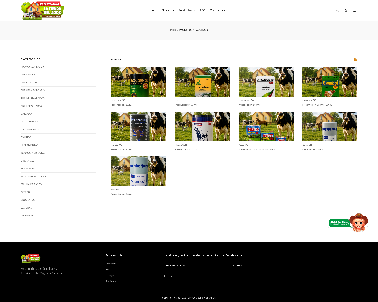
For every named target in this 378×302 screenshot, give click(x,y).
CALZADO (26, 113)
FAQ (202, 10)
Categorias (111, 275)
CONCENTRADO (30, 121)
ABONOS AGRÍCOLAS (33, 67)
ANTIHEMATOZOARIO (33, 90)
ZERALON (307, 144)
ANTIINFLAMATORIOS (33, 98)
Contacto (111, 281)
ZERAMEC (116, 189)
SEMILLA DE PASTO (31, 184)
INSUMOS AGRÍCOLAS (33, 153)
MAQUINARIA (28, 168)
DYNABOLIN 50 (246, 100)
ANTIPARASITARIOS (32, 106)
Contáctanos (219, 10)
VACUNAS (26, 207)
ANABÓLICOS (28, 74)
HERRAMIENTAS (29, 145)
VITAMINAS (27, 215)
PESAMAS (243, 144)
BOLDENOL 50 (118, 100)
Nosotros (168, 10)
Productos (186, 10)
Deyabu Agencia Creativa (201, 298)
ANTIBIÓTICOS (29, 82)
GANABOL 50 (309, 100)
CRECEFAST (181, 100)
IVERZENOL (116, 144)
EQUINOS (26, 137)
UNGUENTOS (28, 200)
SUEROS (25, 192)
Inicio (153, 10)
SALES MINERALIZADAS (33, 176)
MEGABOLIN (181, 144)
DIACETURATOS (30, 129)
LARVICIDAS (27, 160)
